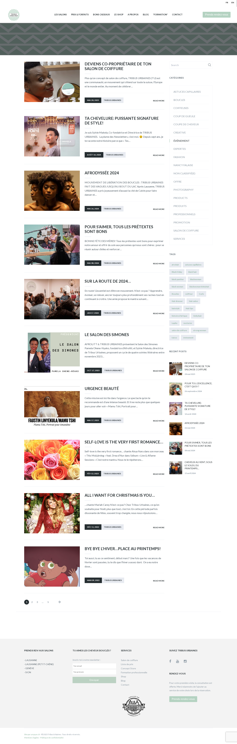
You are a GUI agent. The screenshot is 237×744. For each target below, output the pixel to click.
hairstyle (175, 308)
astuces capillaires (187, 91)
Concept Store (128, 668)
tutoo (174, 337)
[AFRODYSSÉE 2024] (175, 428)
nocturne (187, 323)
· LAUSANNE (30, 660)
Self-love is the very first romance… (124, 442)
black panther (178, 279)
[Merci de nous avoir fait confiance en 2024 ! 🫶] (98, 624)
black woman (177, 286)
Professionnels (184, 214)
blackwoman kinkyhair (199, 286)
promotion (181, 222)
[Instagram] (185, 661)
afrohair (175, 264)
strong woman (199, 330)
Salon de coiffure (186, 230)
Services (179, 238)
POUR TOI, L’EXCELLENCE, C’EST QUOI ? (198, 385)
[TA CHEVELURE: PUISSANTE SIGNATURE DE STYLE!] (175, 408)
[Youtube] (180, 661)
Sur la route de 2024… (108, 281)
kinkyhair (197, 316)
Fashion (179, 157)
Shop (123, 676)
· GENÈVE (29, 668)
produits (180, 205)
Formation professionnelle (134, 672)
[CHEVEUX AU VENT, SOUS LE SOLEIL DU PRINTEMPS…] (175, 467)
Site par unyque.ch (32, 734)
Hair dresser (177, 301)
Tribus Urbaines (112, 100)
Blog (146, 15)
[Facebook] (172, 661)
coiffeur (189, 294)
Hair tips (189, 308)
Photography (183, 189)
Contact (177, 15)
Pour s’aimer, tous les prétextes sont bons (119, 229)
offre (177, 181)
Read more (158, 100)
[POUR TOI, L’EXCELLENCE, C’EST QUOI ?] (175, 389)
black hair (192, 272)
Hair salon (193, 301)
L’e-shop (118, 15)
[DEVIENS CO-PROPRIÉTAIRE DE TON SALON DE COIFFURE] (175, 368)
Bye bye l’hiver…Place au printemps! (123, 548)
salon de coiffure (179, 330)
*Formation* (160, 15)
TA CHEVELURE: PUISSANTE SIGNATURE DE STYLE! (122, 120)
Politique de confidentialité (52, 737)
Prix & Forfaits (80, 15)
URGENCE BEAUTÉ (102, 388)
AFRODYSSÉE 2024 (102, 172)
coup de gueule (184, 116)
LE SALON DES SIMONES (107, 334)
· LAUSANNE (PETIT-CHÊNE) (39, 664)
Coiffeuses (180, 107)
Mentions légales (31, 737)
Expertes (179, 148)
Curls (201, 294)
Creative (179, 132)
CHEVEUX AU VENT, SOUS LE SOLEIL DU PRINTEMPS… (198, 465)
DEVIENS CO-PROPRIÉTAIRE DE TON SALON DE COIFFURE (118, 66)
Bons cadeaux (101, 15)
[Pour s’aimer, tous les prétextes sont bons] (175, 448)
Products (180, 197)
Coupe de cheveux (186, 124)
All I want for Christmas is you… (120, 495)
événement (181, 140)
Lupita (174, 323)
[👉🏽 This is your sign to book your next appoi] (178, 624)
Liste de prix (127, 664)
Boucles (179, 99)
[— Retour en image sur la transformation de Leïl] (138, 624)
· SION (27, 672)
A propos (133, 15)
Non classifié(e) (184, 173)
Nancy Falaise (183, 165)
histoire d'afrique (179, 316)
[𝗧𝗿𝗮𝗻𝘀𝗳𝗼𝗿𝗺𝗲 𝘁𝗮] (218, 624)
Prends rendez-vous (216, 14)
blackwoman (195, 279)
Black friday (177, 272)
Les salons (60, 15)
